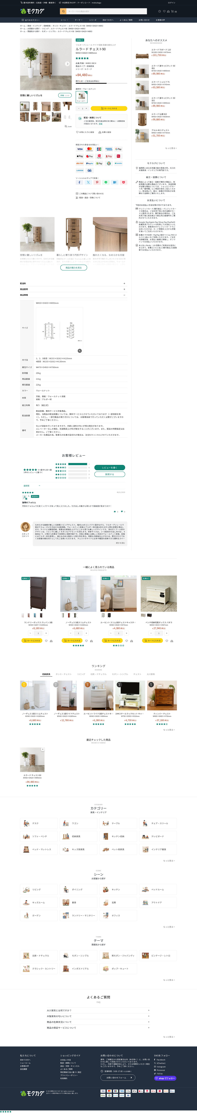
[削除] (42, 749)
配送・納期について (68, 1063)
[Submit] (63, 11)
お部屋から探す (33, 29)
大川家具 (151, 674)
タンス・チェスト (60, 26)
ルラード (88, 69)
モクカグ (32, 11)
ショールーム (25, 1063)
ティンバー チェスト (162, 714)
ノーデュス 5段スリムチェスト (35, 714)
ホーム (22, 26)
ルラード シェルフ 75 (161, 83)
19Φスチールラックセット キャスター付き (130, 714)
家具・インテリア (34, 26)
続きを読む (120, 543)
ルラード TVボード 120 (161, 50)
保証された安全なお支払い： (87, 144)
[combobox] (103, 11)
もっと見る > (171, 148)
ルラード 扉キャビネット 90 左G (163, 100)
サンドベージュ (22, 615)
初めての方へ (25, 1060)
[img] (28, 492)
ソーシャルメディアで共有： (87, 178)
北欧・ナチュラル (98, 674)
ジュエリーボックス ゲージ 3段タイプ (38, 623)
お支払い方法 (65, 1060)
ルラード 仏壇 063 (161, 115)
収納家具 (47, 26)
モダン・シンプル (49, 31)
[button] (82, 58)
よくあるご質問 (66, 1069)
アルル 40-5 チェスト (161, 131)
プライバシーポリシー (69, 1075)
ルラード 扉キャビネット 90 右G (163, 68)
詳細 (100, 123)
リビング (45, 29)
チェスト (137, 674)
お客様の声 (24, 1066)
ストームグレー (28, 615)
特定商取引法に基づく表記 (70, 1072)
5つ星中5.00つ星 (45, 470)
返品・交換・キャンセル (69, 1066)
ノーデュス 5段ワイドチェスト (67, 714)
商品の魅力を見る (74, 267)
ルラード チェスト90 (32, 776)
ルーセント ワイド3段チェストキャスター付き (98, 714)
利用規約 (63, 1078)
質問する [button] (109, 474)
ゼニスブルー (35, 615)
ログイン (171, 2)
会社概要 (23, 1069)
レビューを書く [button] (110, 467)
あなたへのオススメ (156, 40)
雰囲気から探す (33, 31)
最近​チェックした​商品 (98, 739)
